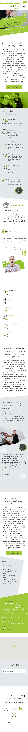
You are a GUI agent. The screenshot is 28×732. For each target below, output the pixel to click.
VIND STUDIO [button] (17, 2)
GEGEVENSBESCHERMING (14, 699)
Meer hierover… (6, 471)
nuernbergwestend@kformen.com (12, 623)
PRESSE (12, 696)
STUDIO (15, 28)
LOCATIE (17, 31)
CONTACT (22, 27)
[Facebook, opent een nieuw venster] (11, 630)
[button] (14, 646)
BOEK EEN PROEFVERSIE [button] (6, 2)
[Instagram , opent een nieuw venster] (5, 630)
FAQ (6, 696)
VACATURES (10, 32)
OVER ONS (20, 696)
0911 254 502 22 (7, 621)
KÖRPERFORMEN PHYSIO (13, 702)
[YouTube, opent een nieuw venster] (21, 712)
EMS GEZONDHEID (7, 29)
